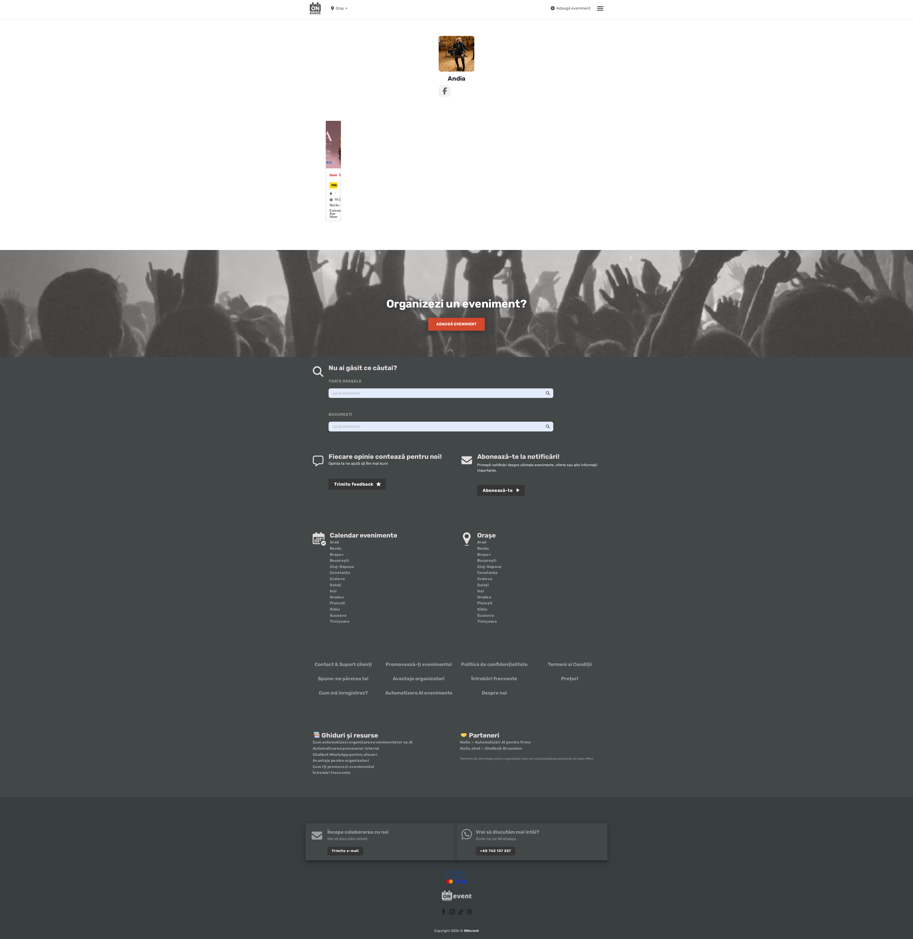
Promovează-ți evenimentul (419, 664)
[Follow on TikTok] (461, 912)
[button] (600, 8)
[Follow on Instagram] (452, 912)
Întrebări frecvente (494, 678)
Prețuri (569, 678)
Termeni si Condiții (570, 664)
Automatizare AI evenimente (418, 693)
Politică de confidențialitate (494, 664)
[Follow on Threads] (469, 912)
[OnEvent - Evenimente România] (315, 8)
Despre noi (494, 693)
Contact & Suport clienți (343, 664)
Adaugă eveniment (573, 8)
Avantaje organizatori (419, 678)
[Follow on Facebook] (444, 912)
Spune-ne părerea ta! (343, 678)
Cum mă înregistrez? (343, 693)
